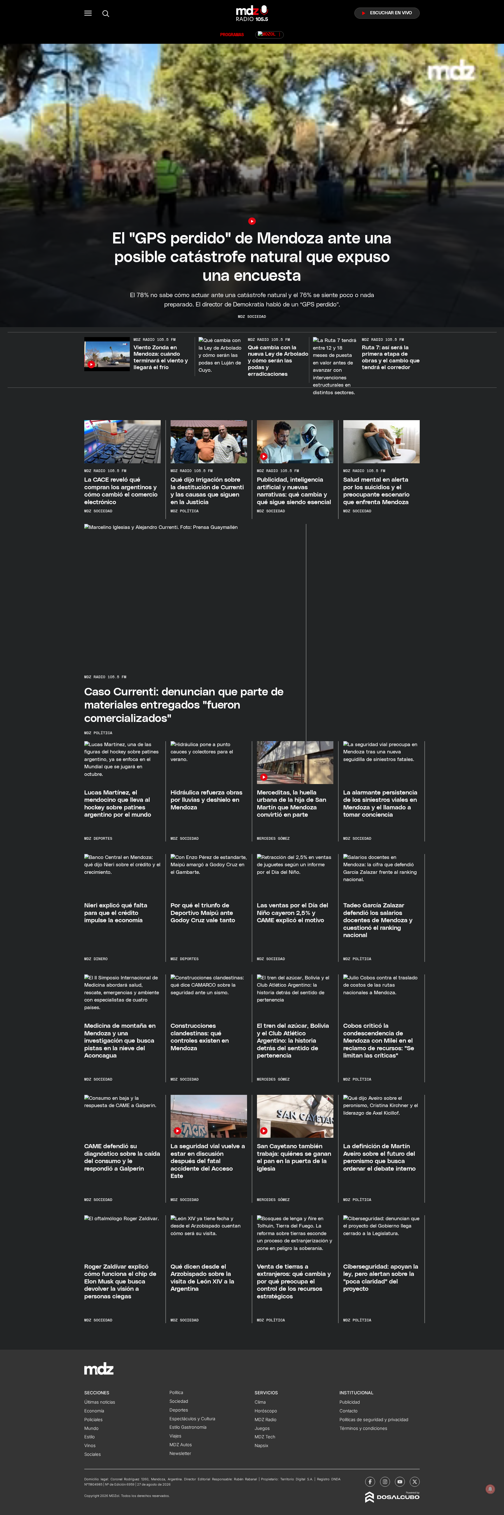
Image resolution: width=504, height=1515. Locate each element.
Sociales (92, 1454)
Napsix (261, 1445)
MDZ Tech (265, 1436)
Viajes (175, 1436)
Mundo (91, 1428)
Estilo (89, 1436)
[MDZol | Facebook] (370, 1481)
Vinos (90, 1445)
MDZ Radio (265, 1419)
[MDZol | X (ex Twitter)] (414, 1481)
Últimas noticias (99, 1402)
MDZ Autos (180, 1444)
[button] (88, 13)
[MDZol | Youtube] (400, 1481)
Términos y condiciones (363, 1428)
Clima (260, 1402)
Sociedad (178, 1401)
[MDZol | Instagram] (385, 1481)
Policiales (93, 1419)
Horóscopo (266, 1411)
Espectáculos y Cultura (192, 1418)
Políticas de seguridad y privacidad (374, 1419)
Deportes (178, 1410)
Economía (94, 1411)
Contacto (349, 1411)
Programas (232, 35)
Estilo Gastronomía (187, 1427)
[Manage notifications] (490, 1489)
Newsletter (180, 1453)
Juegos (262, 1428)
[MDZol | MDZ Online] (270, 34)
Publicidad (350, 1402)
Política (176, 1392)
